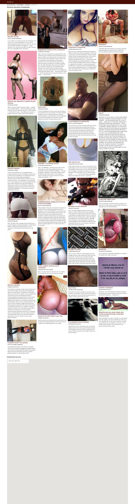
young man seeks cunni (107, 199)
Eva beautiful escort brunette (78, 322)
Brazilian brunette (74, 249)
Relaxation (102, 44)
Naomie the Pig (13, 37)
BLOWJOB (102, 249)
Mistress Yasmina (14, 285)
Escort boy (42, 107)
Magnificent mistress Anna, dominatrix (51, 50)
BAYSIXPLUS (10, 2)
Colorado (27, 4)
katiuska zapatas (14, 168)
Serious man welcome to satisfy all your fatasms (22, 102)
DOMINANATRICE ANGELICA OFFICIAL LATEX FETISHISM (52, 203)
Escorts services (11, 4)
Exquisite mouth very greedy (18, 343)
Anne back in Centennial (76, 47)
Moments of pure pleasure (77, 206)
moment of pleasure (106, 287)
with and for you (74, 162)
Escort (101, 113)
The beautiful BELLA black (17, 219)
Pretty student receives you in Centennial (48, 267)
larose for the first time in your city (50, 316)
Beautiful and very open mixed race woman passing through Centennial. (111, 313)
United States (20, 4)
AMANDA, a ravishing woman (48, 163)
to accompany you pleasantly (78, 121)
